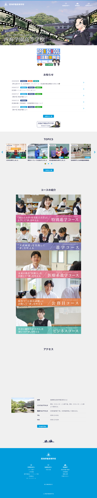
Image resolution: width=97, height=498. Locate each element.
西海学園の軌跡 (65, 469)
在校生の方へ (66, 5)
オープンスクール (31, 478)
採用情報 (65, 472)
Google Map (42, 426)
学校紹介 (77, 5)
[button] (95, 152)
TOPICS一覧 (48, 170)
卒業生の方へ (65, 476)
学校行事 (48, 469)
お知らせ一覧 (48, 116)
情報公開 (65, 474)
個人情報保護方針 (48, 484)
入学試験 (31, 472)
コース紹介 (31, 469)
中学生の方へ (89, 5)
